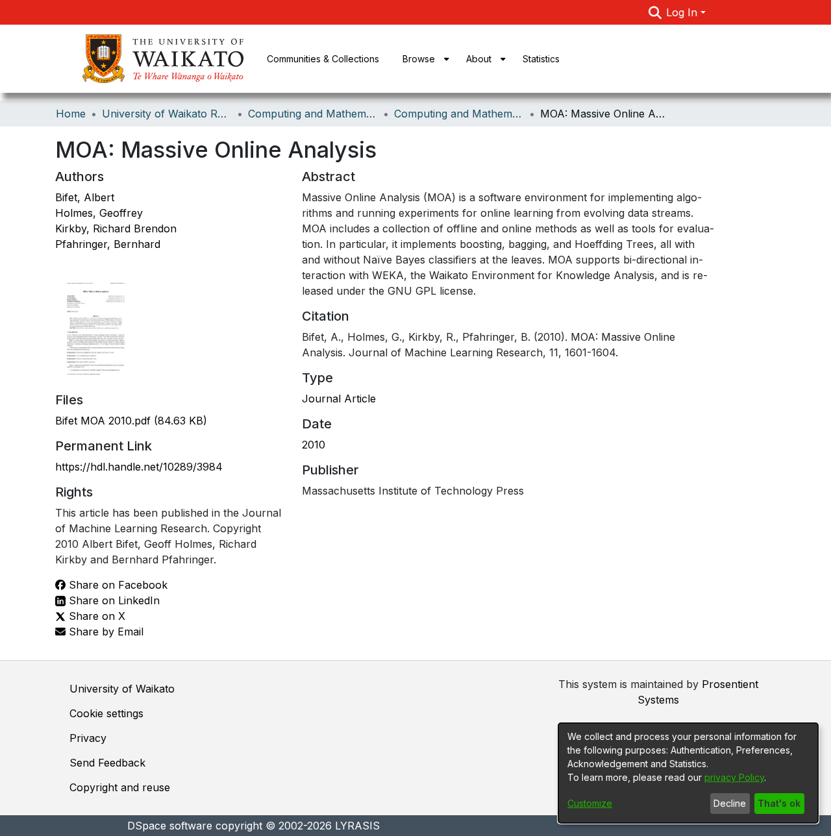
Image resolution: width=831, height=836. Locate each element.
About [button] (478, 58)
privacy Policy (734, 777)
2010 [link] (313, 444)
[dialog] (688, 773)
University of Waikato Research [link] (167, 113)
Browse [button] (419, 58)
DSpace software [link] (169, 825)
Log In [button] (683, 12)
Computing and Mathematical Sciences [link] (313, 113)
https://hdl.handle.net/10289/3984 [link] (139, 466)
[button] (655, 12)
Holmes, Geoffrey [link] (99, 212)
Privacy (87, 737)
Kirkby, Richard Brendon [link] (116, 228)
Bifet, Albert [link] (84, 197)
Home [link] (71, 113)
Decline (729, 803)
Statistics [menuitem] (541, 58)
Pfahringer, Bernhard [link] (107, 244)
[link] (131, 420)
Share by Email (104, 631)
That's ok (779, 803)
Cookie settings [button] (106, 713)
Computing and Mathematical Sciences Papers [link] (459, 113)
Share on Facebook (116, 584)
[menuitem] (422, 59)
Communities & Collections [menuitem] (323, 58)
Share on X (95, 615)
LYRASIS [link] (357, 825)
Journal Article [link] (339, 398)
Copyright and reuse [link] (119, 787)
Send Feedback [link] (107, 762)
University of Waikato (122, 688)
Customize (589, 803)
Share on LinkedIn (113, 600)
